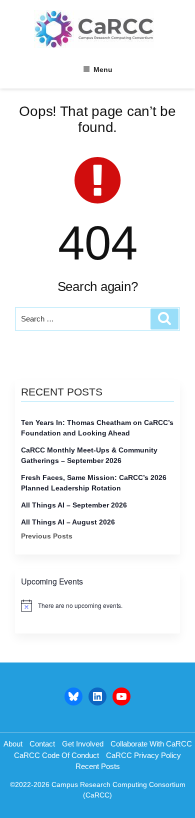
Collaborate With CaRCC (151, 744)
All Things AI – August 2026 (68, 522)
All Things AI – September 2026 (74, 505)
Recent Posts (98, 766)
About (13, 744)
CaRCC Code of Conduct (56, 755)
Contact (42, 744)
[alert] (97, 606)
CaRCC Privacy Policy (143, 755)
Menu (103, 70)
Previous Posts (46, 536)
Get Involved (83, 744)
